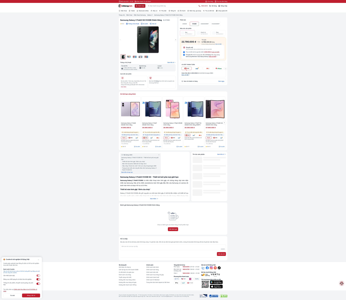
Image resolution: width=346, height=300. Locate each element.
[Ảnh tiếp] (175, 39)
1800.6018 (186, 266)
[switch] (38, 275)
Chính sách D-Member (152, 280)
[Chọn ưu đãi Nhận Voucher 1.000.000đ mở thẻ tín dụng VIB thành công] (197, 68)
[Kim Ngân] (190, 282)
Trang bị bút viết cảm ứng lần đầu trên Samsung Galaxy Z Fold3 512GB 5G (139, 169)
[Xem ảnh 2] (128, 56)
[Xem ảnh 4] (140, 56)
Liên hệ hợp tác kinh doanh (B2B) (128, 269)
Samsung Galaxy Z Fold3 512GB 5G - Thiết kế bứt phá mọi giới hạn (139, 158)
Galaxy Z (150, 15)
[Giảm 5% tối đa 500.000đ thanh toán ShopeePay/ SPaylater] (158, 137)
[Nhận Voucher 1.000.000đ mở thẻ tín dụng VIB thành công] (137, 137)
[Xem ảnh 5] (146, 56)
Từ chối (12, 295)
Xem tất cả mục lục (127, 172)
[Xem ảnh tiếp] (225, 68)
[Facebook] (207, 268)
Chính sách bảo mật (152, 272)
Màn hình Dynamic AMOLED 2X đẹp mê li (134, 163)
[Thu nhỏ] (38, 260)
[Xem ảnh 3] (134, 56)
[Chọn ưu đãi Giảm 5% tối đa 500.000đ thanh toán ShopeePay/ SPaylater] (208, 68)
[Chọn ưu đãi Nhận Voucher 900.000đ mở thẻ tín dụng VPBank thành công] (219, 68)
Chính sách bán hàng (152, 269)
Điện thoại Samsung (140, 15)
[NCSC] (203, 296)
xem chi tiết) (215, 52)
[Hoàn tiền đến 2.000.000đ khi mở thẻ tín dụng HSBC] (130, 137)
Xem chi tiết (218, 44)
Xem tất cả (170, 62)
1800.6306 (186, 273)
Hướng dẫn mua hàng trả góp (127, 282)
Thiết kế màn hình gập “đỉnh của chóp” (133, 161)
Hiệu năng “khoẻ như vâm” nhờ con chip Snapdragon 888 (139, 166)
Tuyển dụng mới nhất (125, 277)
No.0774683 (166, 20)
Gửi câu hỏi (221, 254)
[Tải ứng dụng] (216, 282)
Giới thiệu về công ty (125, 267)
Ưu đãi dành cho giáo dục (126, 272)
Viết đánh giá (173, 229)
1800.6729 (186, 269)
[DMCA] (223, 296)
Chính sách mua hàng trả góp (155, 274)
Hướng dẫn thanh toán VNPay (128, 285)
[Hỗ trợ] (341, 283)
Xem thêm (123, 86)
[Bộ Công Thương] (213, 296)
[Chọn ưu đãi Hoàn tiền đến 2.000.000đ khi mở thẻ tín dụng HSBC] (186, 68)
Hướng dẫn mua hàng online (127, 280)
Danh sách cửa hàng (125, 274)
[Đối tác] (205, 275)
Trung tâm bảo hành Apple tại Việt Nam (158, 282)
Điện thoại (129, 15)
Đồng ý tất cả (31, 295)
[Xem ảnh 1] (123, 56)
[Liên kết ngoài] (203, 268)
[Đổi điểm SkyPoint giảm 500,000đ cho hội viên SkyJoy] (124, 137)
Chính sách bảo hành (152, 267)
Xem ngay (221, 81)
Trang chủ (122, 15)
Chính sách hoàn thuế (152, 277)
